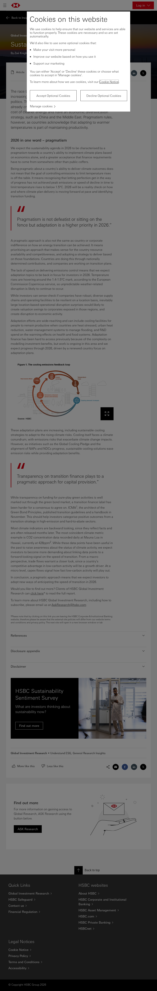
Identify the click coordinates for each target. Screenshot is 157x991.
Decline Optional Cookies (103, 96)
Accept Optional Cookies (53, 96)
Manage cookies (41, 106)
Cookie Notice (109, 82)
